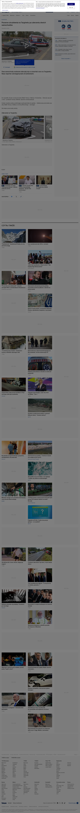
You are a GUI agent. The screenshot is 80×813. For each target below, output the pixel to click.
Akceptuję (71, 4)
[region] (40, 6)
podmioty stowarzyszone (19, 3)
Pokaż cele (71, 7)
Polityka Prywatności (5, 10)
